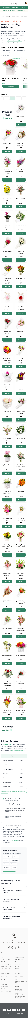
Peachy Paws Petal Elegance (21, 519)
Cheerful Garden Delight (20, 171)
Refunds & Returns (6, 988)
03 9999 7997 (18, 984)
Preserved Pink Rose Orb (7, 306)
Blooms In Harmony (20, 359)
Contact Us (4, 984)
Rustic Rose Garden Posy (20, 144)
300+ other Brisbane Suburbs (14, 41)
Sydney (21, 7)
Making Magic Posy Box (20, 574)
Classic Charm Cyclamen (7, 226)
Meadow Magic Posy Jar (7, 439)
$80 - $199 (19, 98)
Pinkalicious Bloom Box (7, 519)
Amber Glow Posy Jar (20, 279)
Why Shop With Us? (20, 959)
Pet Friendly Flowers (6, 968)
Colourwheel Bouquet (7, 279)
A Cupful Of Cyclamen (7, 386)
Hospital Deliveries (20, 955)
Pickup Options (5, 971)
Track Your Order (5, 973)
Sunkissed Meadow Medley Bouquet (20, 601)
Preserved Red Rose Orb (21, 306)
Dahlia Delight (7, 143)
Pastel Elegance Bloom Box (20, 711)
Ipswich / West (15, 16)
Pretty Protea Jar (20, 198)
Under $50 (7, 98)
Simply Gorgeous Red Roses (20, 682)
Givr (16, 961)
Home (2, 16)
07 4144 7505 (18, 990)
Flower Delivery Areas (6, 964)
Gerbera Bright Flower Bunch (7, 359)
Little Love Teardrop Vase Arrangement (7, 683)
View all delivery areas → (9, 871)
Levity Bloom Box (20, 655)
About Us (3, 979)
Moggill (14, 867)
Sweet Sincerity (21, 438)
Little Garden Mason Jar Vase (20, 466)
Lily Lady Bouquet (7, 628)
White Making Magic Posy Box (7, 492)
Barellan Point (14, 860)
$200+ (24, 98)
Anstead (6, 864)
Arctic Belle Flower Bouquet (21, 226)
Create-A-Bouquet (5, 959)
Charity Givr (18, 964)
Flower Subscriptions (6, 966)
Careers (3, 982)
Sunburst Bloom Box (7, 199)
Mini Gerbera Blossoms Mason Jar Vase (7, 171)
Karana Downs (7, 856)
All (2, 98)
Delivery (8, 16)
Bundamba (6, 867)
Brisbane (15, 7)
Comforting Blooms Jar (7, 656)
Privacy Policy (4, 986)
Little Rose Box (7, 411)
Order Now (20, 125)
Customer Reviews (19, 957)
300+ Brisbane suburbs (17, 750)
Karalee (6, 860)
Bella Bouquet (20, 331)
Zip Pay (17, 968)
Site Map (17, 973)
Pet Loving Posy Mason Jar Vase (7, 711)
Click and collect (15, 840)
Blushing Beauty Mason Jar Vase (20, 546)
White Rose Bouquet (21, 252)
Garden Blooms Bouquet (7, 332)
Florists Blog (18, 971)
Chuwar (16, 856)
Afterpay (17, 966)
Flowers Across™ (7, 744)
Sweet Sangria (21, 385)
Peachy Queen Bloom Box (7, 574)
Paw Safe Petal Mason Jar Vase (20, 629)
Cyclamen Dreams (7, 465)
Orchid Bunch (20, 491)
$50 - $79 (13, 98)
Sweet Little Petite (20, 116)
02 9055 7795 (18, 997)
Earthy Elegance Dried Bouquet (7, 601)
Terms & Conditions (6, 991)
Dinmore (13, 864)
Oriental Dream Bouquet (21, 412)
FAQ (2, 957)
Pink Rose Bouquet (7, 251)
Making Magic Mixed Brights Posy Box (7, 546)
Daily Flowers (4, 961)
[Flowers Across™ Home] (14, 2)
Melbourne (6, 7)
